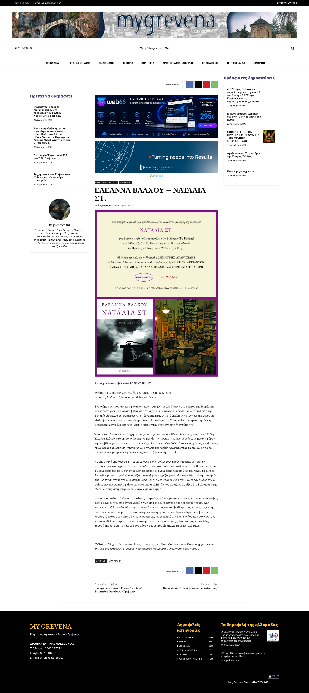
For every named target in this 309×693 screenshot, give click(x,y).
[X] (198, 84)
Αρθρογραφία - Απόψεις (106, 182)
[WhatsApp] (214, 84)
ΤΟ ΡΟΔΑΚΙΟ (114, 560)
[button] (292, 48)
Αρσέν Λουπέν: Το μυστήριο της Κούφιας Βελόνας (243, 155)
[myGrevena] (59, 209)
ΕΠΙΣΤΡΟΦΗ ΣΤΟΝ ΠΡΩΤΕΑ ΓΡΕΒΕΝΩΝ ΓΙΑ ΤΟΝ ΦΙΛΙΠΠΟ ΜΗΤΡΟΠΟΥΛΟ (243, 136)
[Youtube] (285, 48)
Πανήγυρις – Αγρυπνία (240, 171)
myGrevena (59, 225)
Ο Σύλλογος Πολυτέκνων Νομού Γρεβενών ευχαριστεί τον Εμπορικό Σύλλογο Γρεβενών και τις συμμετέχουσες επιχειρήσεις (243, 95)
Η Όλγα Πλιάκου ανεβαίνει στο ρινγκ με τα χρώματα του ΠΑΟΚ (244, 116)
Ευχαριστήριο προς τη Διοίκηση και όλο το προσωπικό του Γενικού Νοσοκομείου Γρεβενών (47, 111)
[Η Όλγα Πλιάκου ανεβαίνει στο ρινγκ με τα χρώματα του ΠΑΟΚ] (269, 118)
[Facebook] (271, 48)
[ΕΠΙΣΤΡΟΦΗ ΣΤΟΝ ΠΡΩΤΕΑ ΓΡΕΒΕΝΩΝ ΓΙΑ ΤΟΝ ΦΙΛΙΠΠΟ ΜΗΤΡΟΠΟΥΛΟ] (269, 136)
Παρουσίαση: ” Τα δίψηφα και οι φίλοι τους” (190, 588)
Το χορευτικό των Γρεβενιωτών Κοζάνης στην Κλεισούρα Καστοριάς (52, 177)
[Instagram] (278, 48)
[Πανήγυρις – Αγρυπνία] (269, 175)
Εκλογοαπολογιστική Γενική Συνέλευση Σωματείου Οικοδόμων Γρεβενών (119, 589)
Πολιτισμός (125, 182)
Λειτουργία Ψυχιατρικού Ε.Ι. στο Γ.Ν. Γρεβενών (51, 157)
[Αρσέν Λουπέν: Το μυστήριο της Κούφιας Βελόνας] (269, 157)
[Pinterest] (206, 84)
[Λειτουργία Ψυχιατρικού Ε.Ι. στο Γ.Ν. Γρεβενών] (79, 160)
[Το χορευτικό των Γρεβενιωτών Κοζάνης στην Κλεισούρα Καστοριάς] (79, 179)
